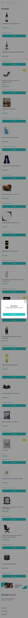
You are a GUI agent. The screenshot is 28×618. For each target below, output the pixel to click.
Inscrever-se (14, 314)
